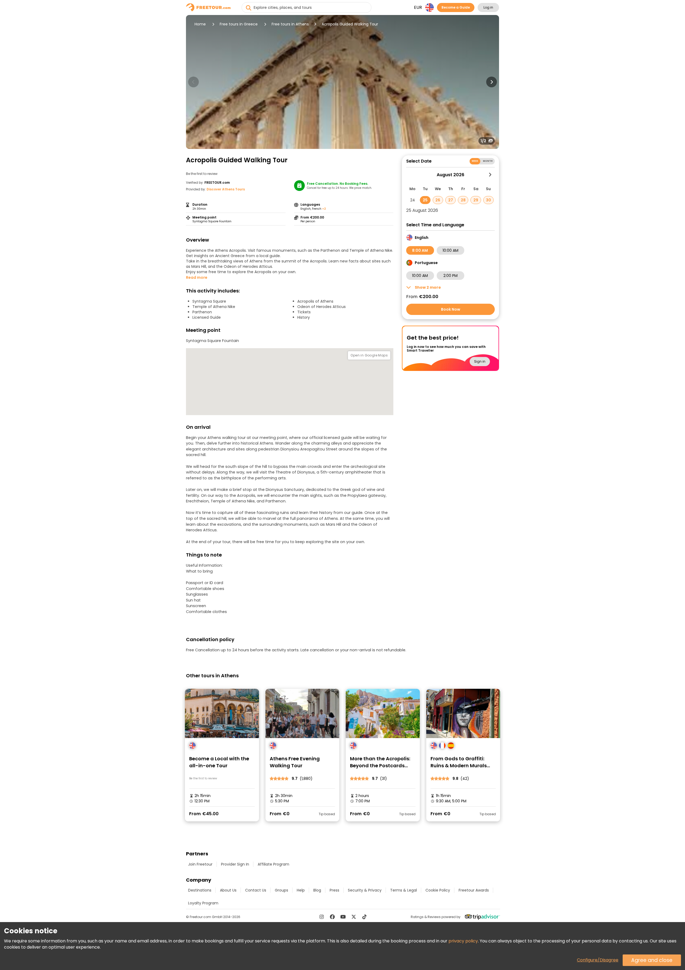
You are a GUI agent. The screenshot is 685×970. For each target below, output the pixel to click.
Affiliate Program (273, 864)
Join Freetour (200, 864)
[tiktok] (364, 916)
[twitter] (354, 916)
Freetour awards (474, 890)
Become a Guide (456, 7)
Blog (317, 890)
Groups (281, 890)
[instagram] (321, 916)
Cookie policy (437, 890)
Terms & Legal (403, 890)
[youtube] (343, 916)
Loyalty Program (203, 903)
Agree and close (651, 960)
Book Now (450, 309)
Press (334, 890)
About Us (228, 890)
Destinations (199, 890)
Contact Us (255, 890)
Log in (488, 7)
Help (301, 890)
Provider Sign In (235, 864)
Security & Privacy (365, 890)
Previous (193, 82)
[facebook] (332, 916)
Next (491, 82)
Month (488, 161)
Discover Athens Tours (226, 189)
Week (475, 161)
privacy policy (463, 941)
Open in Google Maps (369, 355)
